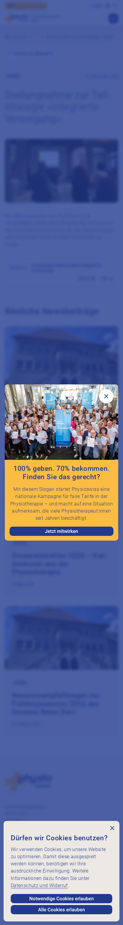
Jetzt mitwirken (61, 531)
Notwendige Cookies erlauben (61, 898)
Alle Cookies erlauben (61, 909)
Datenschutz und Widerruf (39, 885)
